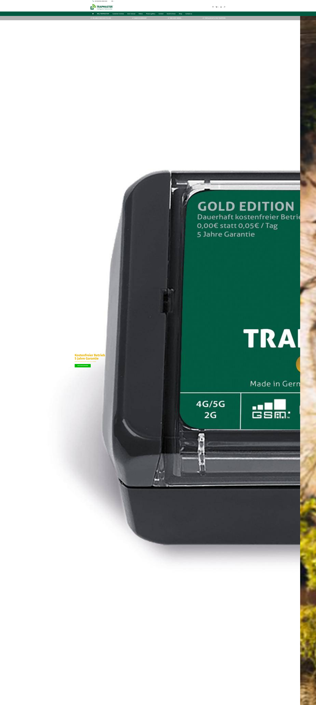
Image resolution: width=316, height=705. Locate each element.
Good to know (171, 14)
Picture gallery (150, 14)
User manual (131, 14)
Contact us (188, 14)
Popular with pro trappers (215, 18)
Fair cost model (175, 18)
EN (112, 1)
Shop (180, 14)
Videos (141, 14)
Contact (161, 14)
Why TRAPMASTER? (103, 14)
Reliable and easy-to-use (102, 18)
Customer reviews (118, 14)
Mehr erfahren (97, 363)
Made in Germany (140, 18)
